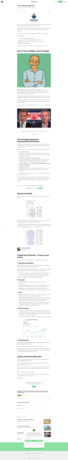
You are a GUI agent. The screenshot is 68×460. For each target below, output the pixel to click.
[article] (34, 421)
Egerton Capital (46, 89)
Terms (36, 453)
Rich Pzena (39, 227)
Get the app (38, 455)
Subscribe (60, 1)
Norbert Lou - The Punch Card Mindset (25, 419)
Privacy (33, 453)
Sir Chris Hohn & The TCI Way (23, 426)
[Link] (16, 51)
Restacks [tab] (23, 405)
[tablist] (21, 405)
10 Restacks (26, 395)
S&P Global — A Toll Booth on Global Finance (24, 427)
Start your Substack (31, 455)
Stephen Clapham (20, 106)
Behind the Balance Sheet (41, 105)
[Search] (55, 2)
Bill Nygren (32, 227)
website (29, 163)
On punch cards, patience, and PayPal (23, 420)
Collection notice (39, 453)
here (48, 46)
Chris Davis (19, 227)
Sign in (65, 1)
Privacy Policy (41, 443)
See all (19, 439)
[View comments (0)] (21, 11)
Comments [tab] (19, 405)
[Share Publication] (57, 2)
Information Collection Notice (34, 443)
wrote (24, 29)
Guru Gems (22, 249)
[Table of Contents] (1, 230)
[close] (43, 429)
